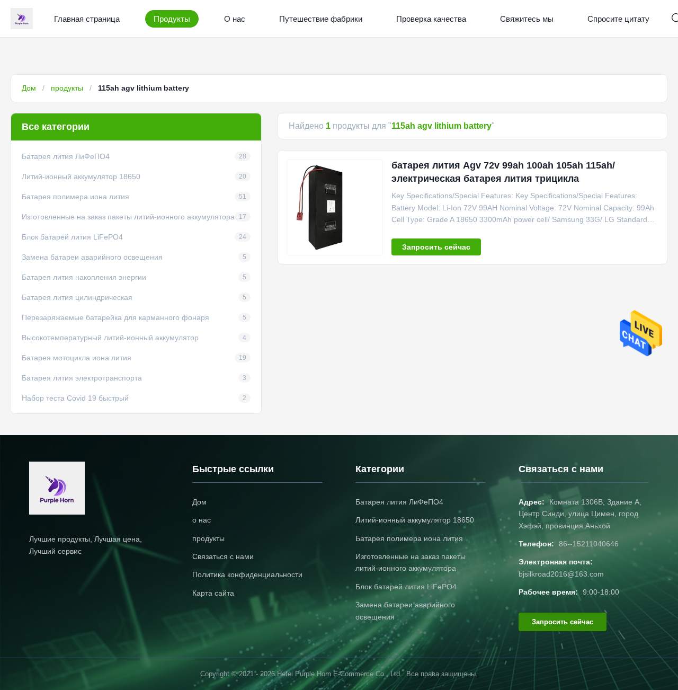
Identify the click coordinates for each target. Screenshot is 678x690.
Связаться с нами (223, 556)
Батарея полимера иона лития (409, 538)
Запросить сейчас (436, 247)
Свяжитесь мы (527, 18)
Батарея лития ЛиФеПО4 (399, 502)
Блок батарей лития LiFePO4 (406, 586)
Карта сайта (213, 593)
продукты (67, 88)
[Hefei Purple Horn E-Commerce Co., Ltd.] (24, 18)
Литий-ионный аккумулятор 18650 (414, 520)
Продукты (172, 18)
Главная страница (87, 18)
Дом (29, 88)
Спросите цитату (618, 18)
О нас (234, 18)
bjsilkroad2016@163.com (561, 574)
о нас (201, 520)
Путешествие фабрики (320, 18)
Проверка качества (431, 18)
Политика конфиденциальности (247, 574)
